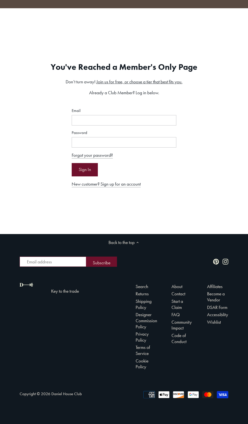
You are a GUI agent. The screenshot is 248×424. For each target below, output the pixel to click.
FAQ (175, 315)
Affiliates (215, 286)
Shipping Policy (144, 304)
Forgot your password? (92, 155)
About (176, 286)
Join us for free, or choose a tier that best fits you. (139, 82)
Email (76, 110)
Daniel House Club (66, 393)
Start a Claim (177, 304)
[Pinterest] (216, 261)
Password (79, 132)
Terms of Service (143, 350)
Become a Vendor (216, 297)
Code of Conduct (178, 338)
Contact (178, 294)
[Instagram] (225, 261)
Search (142, 286)
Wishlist (214, 322)
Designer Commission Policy (146, 321)
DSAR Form (217, 307)
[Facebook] (206, 261)
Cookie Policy (142, 364)
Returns (142, 294)
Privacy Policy (142, 337)
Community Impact (181, 325)
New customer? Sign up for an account (106, 184)
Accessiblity (217, 315)
